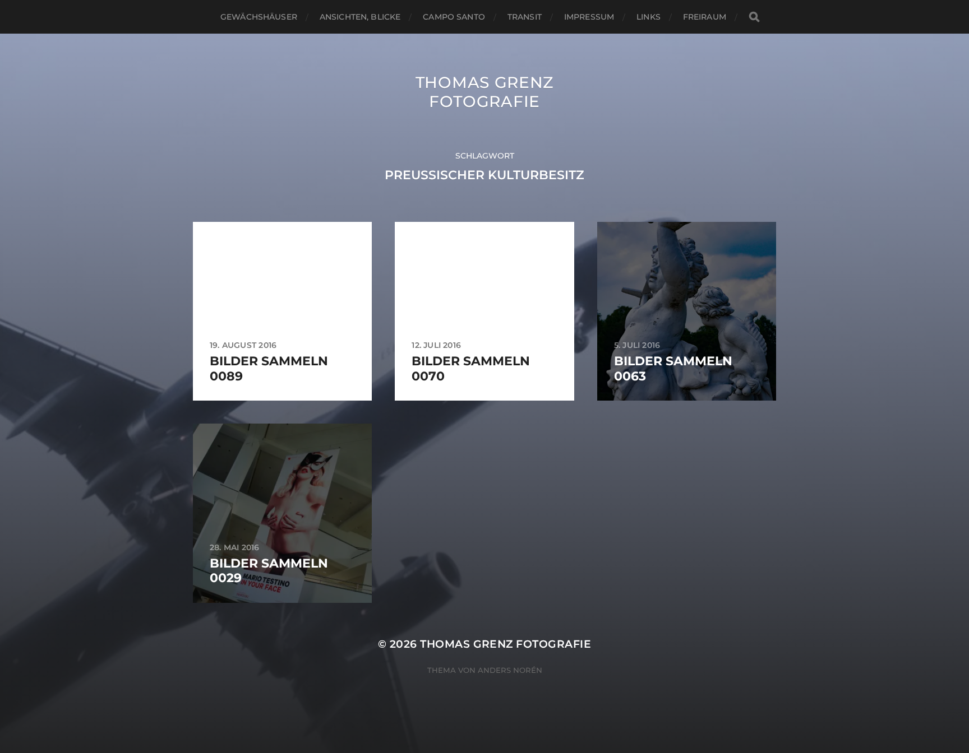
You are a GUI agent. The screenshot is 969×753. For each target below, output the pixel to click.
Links (648, 17)
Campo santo (454, 17)
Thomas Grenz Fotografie (484, 92)
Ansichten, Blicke (360, 17)
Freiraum (704, 17)
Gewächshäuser (258, 17)
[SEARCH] (754, 17)
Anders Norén (510, 670)
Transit (524, 17)
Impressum (589, 17)
